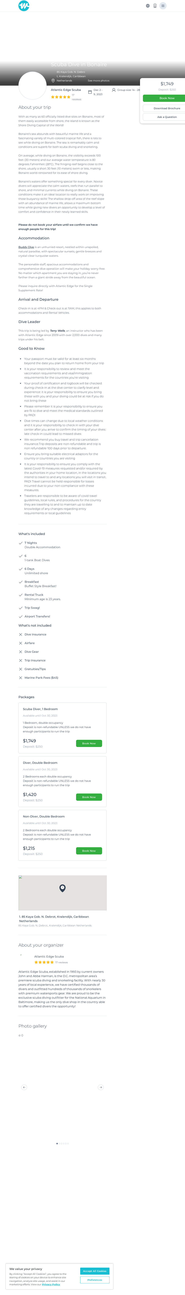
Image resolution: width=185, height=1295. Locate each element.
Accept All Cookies (94, 1271)
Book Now (89, 743)
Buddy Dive (26, 247)
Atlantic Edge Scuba (49, 956)
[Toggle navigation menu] (163, 5)
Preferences (94, 1279)
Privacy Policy (51, 1284)
